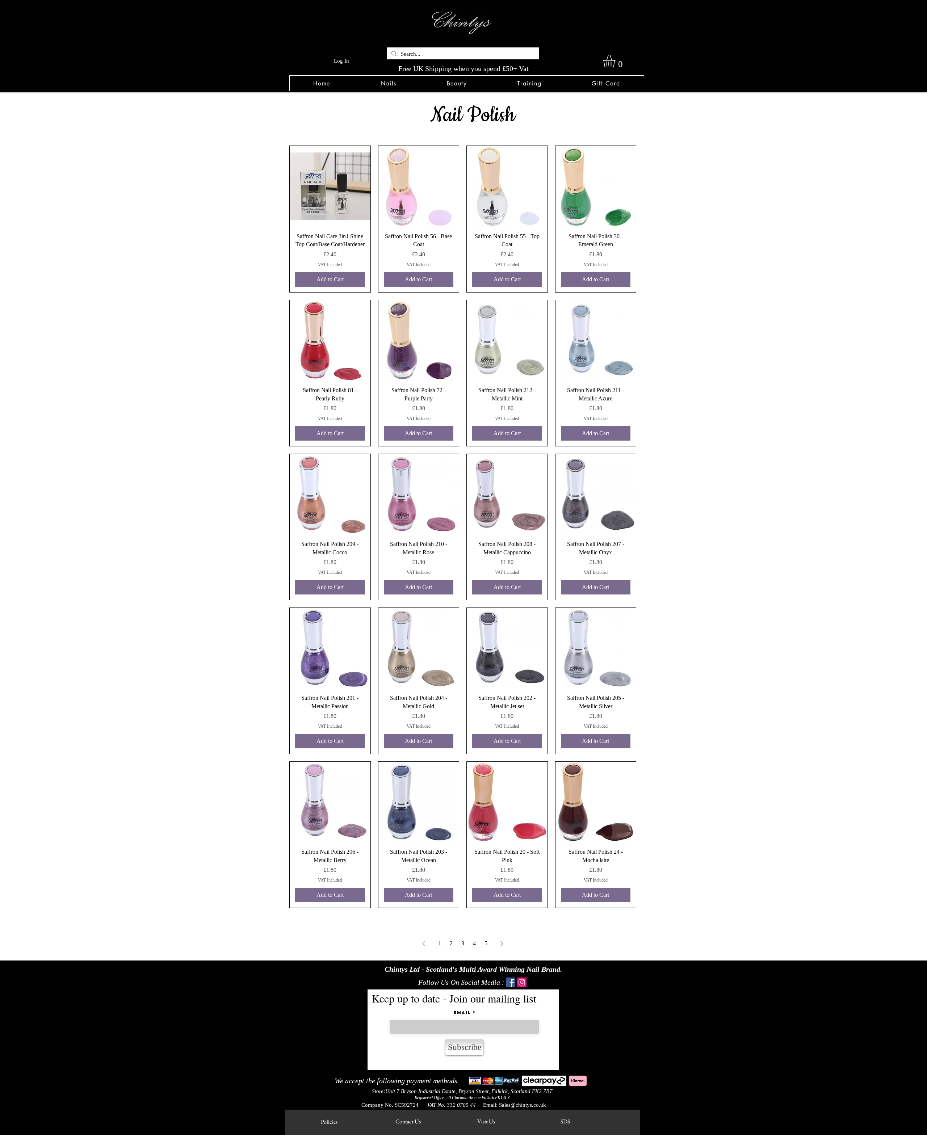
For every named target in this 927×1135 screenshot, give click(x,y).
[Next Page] (502, 943)
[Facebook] (510, 982)
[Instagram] (522, 982)
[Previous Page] (423, 943)
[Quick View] (330, 186)
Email (462, 1012)
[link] (616, 61)
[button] (388, 83)
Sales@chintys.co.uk (522, 1105)
